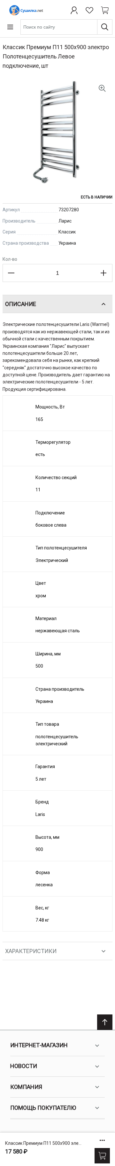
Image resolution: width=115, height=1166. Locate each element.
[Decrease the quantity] (11, 273)
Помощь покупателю (43, 1107)
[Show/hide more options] (102, 1140)
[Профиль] (74, 10)
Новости (23, 1066)
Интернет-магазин (39, 1045)
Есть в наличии (96, 197)
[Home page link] (25, 10)
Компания (26, 1086)
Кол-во (10, 259)
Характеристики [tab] (31, 951)
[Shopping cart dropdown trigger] (104, 10)
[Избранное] (89, 10)
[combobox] (66, 27)
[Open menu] (10, 27)
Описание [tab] (20, 304)
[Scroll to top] (104, 1022)
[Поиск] (104, 27)
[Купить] (102, 1155)
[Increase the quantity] (103, 273)
